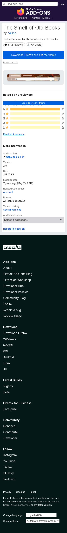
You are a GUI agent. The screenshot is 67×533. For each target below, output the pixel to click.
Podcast (9, 479)
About (7, 268)
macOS (8, 345)
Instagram (10, 455)
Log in (62, 4)
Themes (35, 17)
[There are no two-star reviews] (35, 122)
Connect (9, 426)
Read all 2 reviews (13, 134)
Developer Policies (15, 292)
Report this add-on (14, 228)
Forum (7, 304)
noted (33, 498)
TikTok (8, 467)
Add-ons (9, 261)
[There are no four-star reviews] (35, 113)
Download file (10, 62)
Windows (9, 339)
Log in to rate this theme (34, 103)
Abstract (8, 192)
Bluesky (8, 473)
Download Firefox (15, 333)
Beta (6, 392)
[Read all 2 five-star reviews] (35, 109)
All (5, 369)
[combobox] (30, 4)
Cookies (20, 491)
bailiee (11, 33)
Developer (10, 438)
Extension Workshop (17, 280)
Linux (6, 363)
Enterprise (10, 409)
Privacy (7, 491)
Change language (12, 515)
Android (8, 357)
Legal (33, 491)
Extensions (20, 17)
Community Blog (14, 298)
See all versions (12, 209)
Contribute (10, 432)
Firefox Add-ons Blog (17, 274)
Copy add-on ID (15, 156)
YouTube (9, 461)
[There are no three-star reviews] (35, 118)
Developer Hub (13, 286)
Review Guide (12, 316)
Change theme (11, 521)
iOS (5, 351)
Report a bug (12, 310)
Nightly (8, 386)
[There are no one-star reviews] (35, 127)
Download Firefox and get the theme (33, 55)
